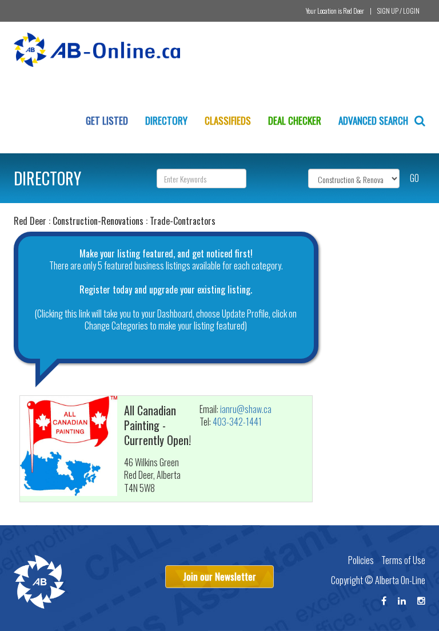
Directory (166, 120)
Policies (361, 560)
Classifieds (228, 120)
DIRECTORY (47, 178)
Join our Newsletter (219, 576)
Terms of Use (403, 560)
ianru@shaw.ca (246, 409)
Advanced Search (374, 120)
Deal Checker (294, 120)
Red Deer (353, 10)
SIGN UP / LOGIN (398, 10)
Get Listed (107, 120)
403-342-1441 (237, 421)
